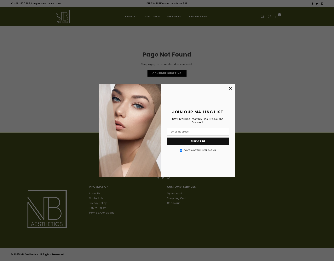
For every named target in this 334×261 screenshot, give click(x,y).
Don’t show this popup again (200, 150)
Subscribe (198, 141)
